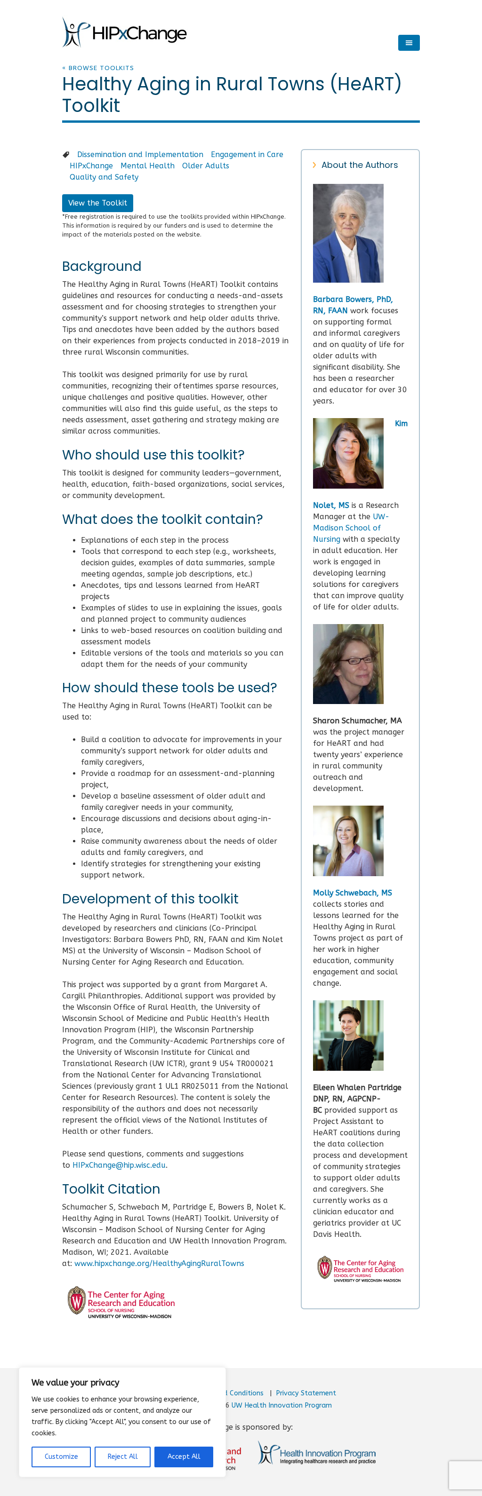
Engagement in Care (247, 154)
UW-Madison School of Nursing (351, 528)
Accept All (184, 1457)
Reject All (123, 1457)
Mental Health (147, 165)
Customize (61, 1457)
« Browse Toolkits (98, 68)
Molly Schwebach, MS (352, 892)
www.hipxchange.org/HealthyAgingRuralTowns (159, 1263)
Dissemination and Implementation (140, 154)
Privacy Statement (306, 1393)
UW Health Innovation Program (282, 1405)
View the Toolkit (97, 202)
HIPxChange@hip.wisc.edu (119, 1165)
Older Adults (205, 165)
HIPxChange (91, 165)
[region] (122, 1422)
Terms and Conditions (229, 1393)
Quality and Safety (104, 177)
